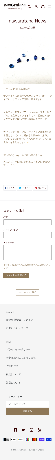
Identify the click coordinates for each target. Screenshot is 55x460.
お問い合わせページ (17, 328)
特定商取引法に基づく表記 (20, 357)
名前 (5, 217)
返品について (13, 382)
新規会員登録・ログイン (19, 319)
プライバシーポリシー (18, 349)
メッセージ (8, 242)
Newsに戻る (30, 292)
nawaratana (22, 449)
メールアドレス (10, 229)
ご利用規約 (12, 366)
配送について (13, 374)
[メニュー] (49, 6)
